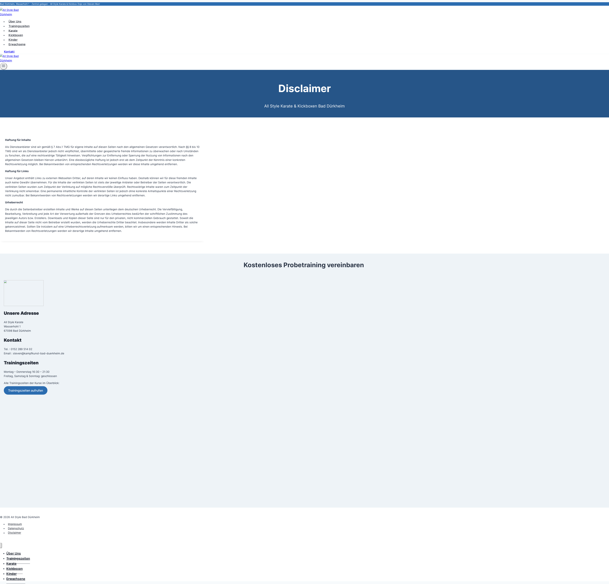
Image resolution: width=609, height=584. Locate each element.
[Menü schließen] (1, 545)
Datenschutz (16, 528)
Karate (13, 30)
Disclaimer (14, 532)
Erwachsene (17, 44)
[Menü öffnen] (3, 66)
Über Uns (15, 21)
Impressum (15, 524)
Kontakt (9, 51)
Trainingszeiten (19, 26)
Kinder (13, 39)
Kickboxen (16, 35)
